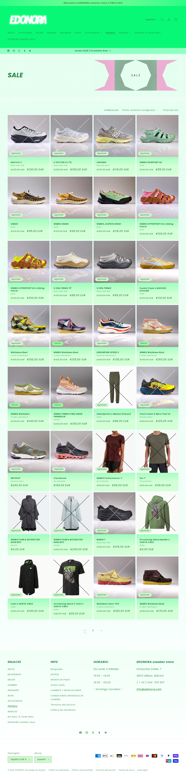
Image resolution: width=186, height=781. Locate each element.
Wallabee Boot (19, 352)
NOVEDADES (14, 674)
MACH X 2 (16, 162)
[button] (93, 33)
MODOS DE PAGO (60, 679)
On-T (142, 478)
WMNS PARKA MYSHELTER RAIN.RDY (25, 541)
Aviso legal (142, 770)
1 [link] (84, 630)
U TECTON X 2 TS (63, 162)
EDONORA (19, 770)
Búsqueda (56, 669)
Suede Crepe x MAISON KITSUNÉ (153, 289)
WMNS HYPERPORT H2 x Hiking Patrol (157, 225)
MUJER (11, 679)
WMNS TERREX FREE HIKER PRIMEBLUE (68, 415)
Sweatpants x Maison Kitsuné (114, 414)
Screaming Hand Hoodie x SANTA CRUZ (154, 541)
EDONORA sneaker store (21, 722)
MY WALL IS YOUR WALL (21, 716)
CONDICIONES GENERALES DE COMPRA (67, 697)
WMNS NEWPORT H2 (151, 162)
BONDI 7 (101, 539)
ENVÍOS (55, 674)
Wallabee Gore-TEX (108, 604)
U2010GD (101, 162)
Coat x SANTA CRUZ (22, 604)
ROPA (11, 695)
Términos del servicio (63, 704)
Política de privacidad (82, 770)
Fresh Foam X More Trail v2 (155, 414)
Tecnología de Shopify (35, 770)
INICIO (11, 669)
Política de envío (126, 770)
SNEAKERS (13, 690)
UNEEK (14, 224)
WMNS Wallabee (20, 414)
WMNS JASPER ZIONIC (109, 224)
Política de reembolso (63, 709)
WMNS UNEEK (61, 224)
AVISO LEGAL (58, 685)
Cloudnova (60, 478)
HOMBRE (12, 685)
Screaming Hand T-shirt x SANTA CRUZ (68, 605)
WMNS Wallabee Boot (66, 352)
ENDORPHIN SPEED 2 (108, 352)
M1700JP (15, 478)
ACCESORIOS (15, 700)
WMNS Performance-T (109, 478)
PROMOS (13, 706)
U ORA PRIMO (104, 288)
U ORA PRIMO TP (62, 288)
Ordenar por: (111, 110)
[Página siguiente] (101, 630)
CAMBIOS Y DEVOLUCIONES (66, 690)
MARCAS (12, 711)
